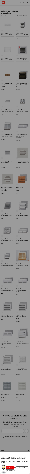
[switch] (3, 472)
